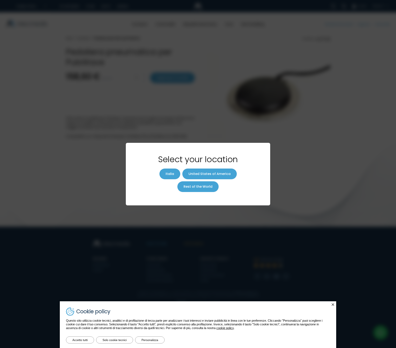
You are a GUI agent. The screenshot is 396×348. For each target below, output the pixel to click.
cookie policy (225, 328)
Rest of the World (198, 186)
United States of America (210, 173)
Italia (170, 173)
